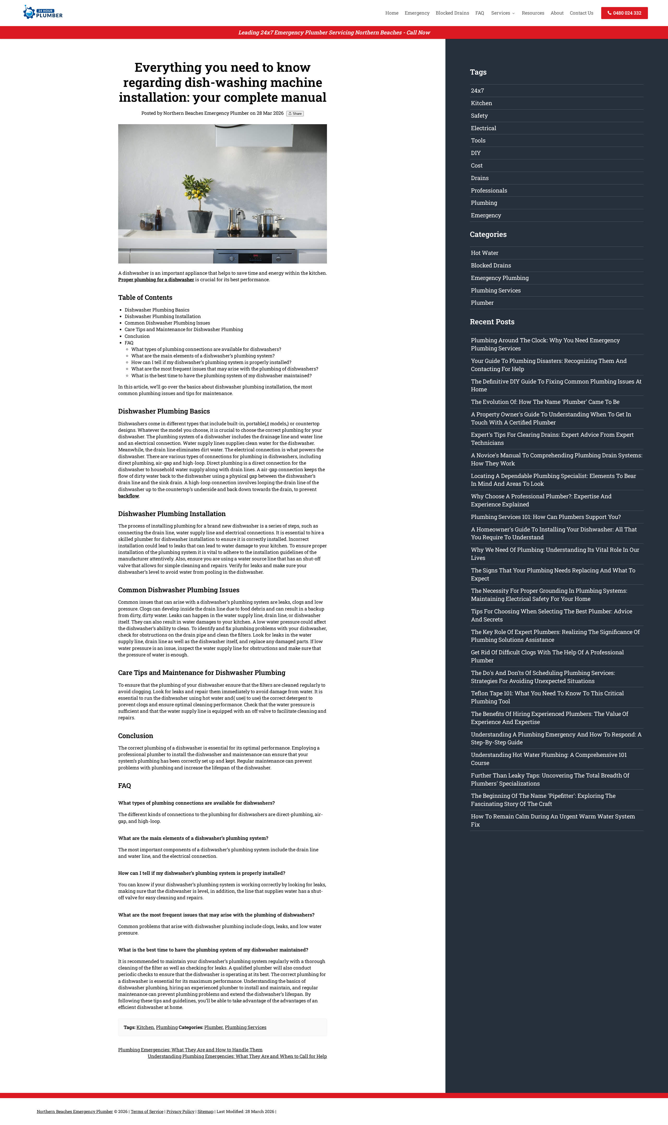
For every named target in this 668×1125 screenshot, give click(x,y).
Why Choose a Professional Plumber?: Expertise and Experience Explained (541, 500)
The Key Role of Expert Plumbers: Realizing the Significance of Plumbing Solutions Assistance (555, 636)
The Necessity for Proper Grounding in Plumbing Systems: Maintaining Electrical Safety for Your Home (549, 594)
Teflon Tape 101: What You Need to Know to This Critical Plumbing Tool (547, 697)
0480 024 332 (626, 13)
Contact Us (581, 13)
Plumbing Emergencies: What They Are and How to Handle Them (190, 1049)
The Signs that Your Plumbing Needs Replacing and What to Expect (553, 574)
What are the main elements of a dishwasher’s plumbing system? (203, 355)
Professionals (489, 190)
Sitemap (205, 1111)
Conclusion (137, 336)
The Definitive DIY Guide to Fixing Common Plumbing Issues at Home (556, 385)
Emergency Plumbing (500, 278)
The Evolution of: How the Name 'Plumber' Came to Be (545, 401)
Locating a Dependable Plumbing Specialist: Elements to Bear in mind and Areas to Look (553, 480)
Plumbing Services (245, 1027)
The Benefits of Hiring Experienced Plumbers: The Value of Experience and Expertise (549, 718)
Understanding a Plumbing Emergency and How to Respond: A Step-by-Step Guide (556, 738)
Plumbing (167, 1027)
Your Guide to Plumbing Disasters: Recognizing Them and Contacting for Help (549, 365)
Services (500, 13)
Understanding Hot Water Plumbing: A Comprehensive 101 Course (549, 759)
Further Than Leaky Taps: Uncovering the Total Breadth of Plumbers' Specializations (550, 779)
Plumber (213, 1027)
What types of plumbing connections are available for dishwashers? (206, 349)
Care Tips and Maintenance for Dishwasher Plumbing (184, 329)
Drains (480, 178)
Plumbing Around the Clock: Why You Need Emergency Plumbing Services (545, 344)
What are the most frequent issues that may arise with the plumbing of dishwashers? (224, 369)
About (557, 13)
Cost (477, 165)
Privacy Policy (180, 1111)
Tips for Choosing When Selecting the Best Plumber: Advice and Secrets (551, 615)
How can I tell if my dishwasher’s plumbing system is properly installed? (211, 362)
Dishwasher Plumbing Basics (157, 310)
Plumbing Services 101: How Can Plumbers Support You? (546, 516)
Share (297, 114)
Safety (479, 115)
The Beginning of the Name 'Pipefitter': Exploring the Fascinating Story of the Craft (543, 799)
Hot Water (484, 252)
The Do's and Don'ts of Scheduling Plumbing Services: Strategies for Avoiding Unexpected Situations (543, 677)
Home (391, 13)
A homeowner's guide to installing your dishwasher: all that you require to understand (554, 533)
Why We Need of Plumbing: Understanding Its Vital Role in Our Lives (555, 553)
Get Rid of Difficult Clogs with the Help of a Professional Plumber (547, 656)
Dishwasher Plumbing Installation (163, 316)
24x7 (477, 90)
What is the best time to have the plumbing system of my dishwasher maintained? (221, 375)
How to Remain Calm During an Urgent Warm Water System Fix (553, 820)
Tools (478, 140)
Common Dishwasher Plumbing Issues (167, 323)
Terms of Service (147, 1111)
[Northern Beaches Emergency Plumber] (41, 19)
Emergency (417, 13)
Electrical (483, 128)
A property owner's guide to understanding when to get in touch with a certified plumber (551, 418)
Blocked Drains (452, 13)
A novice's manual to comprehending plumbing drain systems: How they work (556, 459)
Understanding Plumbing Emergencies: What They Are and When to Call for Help (237, 1056)
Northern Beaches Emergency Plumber (75, 1111)
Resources (533, 13)
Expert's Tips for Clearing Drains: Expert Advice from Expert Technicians (552, 438)
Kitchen (145, 1027)
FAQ (479, 13)
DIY (476, 153)
